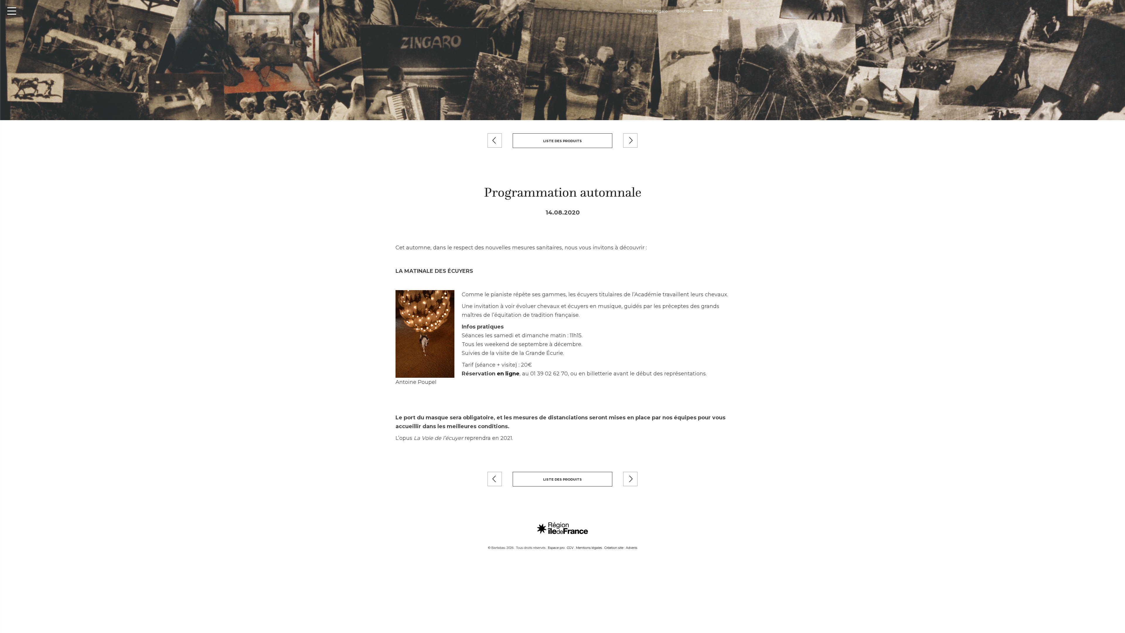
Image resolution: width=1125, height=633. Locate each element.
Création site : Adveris (620, 548)
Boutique (685, 10)
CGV (570, 548)
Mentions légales (589, 548)
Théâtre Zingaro (652, 10)
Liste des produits (562, 141)
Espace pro (556, 548)
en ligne (508, 373)
